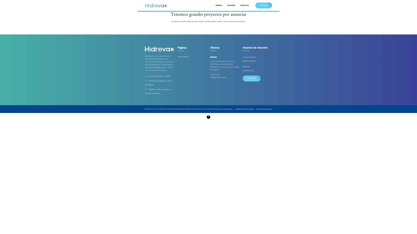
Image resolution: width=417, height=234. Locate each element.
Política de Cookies (264, 109)
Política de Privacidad (244, 109)
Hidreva (219, 5)
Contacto (244, 5)
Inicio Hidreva (183, 56)
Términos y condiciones (222, 109)
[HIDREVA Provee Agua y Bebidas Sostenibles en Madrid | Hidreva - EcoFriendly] (156, 5)
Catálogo (231, 5)
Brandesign (208, 109)
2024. (156, 109)
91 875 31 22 (215, 74)
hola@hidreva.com (218, 77)
